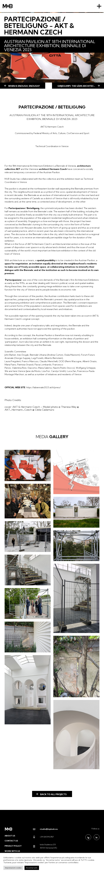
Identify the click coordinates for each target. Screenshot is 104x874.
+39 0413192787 (47, 837)
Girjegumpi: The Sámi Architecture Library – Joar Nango (80, 86)
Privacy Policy (13, 846)
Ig (88, 837)
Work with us (12, 851)
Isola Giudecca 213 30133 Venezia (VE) (48, 846)
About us (10, 835)
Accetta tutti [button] (31, 868)
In (97, 837)
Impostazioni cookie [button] (13, 868)
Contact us (11, 841)
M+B (8, 6)
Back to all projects (53, 794)
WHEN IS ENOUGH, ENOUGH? (24, 86)
